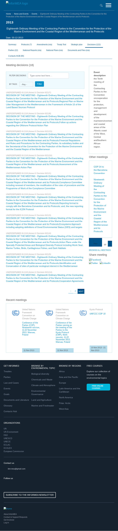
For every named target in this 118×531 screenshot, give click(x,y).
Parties (13, 50)
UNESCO (8, 438)
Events (34, 14)
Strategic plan (77, 44)
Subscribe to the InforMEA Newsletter (30, 495)
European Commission (14, 451)
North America (66, 397)
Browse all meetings (100, 250)
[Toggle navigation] (108, 5)
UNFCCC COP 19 (97, 314)
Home (8, 14)
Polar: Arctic (65, 403)
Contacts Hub (10, 411)
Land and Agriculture (41, 400)
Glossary (8, 405)
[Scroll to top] (109, 522)
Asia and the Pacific (68, 377)
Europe (62, 383)
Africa (62, 371)
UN (5, 429)
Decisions (94, 44)
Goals (6, 394)
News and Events (21, 14)
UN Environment (11, 432)
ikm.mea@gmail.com (16, 469)
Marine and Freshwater (42, 405)
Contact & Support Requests (15, 517)
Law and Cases (11, 383)
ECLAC (7, 445)
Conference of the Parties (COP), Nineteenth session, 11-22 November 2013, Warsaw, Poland (31, 329)
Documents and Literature (16, 400)
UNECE (7, 441)
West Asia (64, 409)
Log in (6, 523)
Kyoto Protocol (96, 309)
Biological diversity (40, 374)
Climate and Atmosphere (43, 385)
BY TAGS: (13, 84)
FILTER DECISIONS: (17, 75)
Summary (12, 44)
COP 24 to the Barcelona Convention (100, 169)
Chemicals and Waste (41, 379)
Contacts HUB (16, 56)
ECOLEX (8, 448)
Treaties (8, 371)
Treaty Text (61, 44)
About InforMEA (10, 514)
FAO (6, 435)
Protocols (26, 44)
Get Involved (9, 520)
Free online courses (97, 387)
